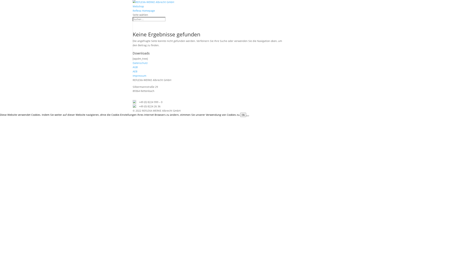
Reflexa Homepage (144, 10)
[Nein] (247, 115)
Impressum (139, 75)
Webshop (138, 6)
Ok (243, 114)
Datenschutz (140, 63)
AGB (135, 67)
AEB (135, 71)
